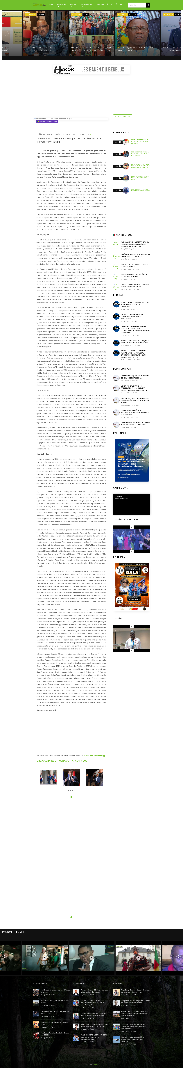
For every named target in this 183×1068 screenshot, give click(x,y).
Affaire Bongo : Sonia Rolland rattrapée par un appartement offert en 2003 (94, 1025)
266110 (135, 309)
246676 (137, 360)
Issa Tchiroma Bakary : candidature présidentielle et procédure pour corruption (133, 1039)
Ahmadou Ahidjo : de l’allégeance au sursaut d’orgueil (134, 275)
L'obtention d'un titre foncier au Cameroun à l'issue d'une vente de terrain (135, 400)
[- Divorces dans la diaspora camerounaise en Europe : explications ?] (116, 316)
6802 (134, 1018)
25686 (135, 259)
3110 (53, 1038)
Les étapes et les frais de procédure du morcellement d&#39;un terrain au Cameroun (134, 388)
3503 (53, 1016)
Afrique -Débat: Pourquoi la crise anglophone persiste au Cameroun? (135, 304)
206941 (135, 393)
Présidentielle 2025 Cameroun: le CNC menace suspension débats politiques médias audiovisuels (134, 1013)
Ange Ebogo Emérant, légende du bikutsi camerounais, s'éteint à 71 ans (135, 991)
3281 (92, 1029)
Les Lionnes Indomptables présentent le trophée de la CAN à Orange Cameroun (45, 49)
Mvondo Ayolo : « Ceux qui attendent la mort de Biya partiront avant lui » (94, 1015)
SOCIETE (40, 14)
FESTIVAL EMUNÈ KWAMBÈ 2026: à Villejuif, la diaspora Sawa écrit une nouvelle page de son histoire (93, 1003)
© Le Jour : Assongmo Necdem (50, 134)
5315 (134, 1031)
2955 (92, 1042)
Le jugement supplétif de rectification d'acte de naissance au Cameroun (135, 412)
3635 (92, 1007)
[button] (148, 5)
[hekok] (91, 69)
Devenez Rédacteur (123, 117)
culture (73, 4)
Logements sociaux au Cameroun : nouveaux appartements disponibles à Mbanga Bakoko (134, 1026)
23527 (134, 279)
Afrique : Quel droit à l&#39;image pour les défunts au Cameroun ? (135, 342)
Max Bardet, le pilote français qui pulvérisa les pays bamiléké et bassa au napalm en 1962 (135, 244)
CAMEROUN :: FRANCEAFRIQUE (48, 121)
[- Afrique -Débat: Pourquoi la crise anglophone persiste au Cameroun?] (116, 304)
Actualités (61, 4)
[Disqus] (71, 830)
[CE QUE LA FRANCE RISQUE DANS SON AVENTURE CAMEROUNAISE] (116, 286)
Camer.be (96, 1065)
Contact (100, 4)
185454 (137, 405)
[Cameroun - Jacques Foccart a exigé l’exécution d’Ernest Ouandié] (116, 266)
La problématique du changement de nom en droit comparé (135, 377)
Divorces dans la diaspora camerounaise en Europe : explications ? (132, 316)
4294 (134, 1044)
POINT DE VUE (133, 14)
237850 (135, 381)
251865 (136, 335)
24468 (137, 269)
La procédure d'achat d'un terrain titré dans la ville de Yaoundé (135, 424)
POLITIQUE (86, 14)
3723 (53, 995)
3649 (92, 995)
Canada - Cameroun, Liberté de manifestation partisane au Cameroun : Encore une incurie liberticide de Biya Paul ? (133, 354)
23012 (138, 289)
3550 (53, 1005)
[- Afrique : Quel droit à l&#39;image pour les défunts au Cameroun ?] (116, 343)
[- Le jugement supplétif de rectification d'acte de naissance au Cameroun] (116, 412)
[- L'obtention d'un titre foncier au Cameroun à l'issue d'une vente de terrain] (116, 400)
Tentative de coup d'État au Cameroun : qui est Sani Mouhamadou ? (94, 991)
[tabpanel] (48, 777)
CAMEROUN (31, 14)
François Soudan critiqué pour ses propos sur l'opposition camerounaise (135, 1002)
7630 (134, 1005)
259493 (135, 321)
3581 (92, 1018)
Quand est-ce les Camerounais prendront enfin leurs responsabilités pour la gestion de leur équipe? (135, 329)
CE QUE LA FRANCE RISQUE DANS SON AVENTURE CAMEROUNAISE (135, 285)
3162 (53, 1027)
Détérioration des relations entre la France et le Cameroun (135, 255)
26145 (134, 249)
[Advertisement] (91, 90)
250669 (139, 346)
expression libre (87, 4)
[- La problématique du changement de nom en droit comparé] (116, 378)
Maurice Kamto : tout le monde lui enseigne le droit (134, 49)
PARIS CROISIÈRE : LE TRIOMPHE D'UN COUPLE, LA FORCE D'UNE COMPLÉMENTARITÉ (94, 1037)
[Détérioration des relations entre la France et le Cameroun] (116, 256)
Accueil (51, 4)
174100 (135, 417)
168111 (135, 427)
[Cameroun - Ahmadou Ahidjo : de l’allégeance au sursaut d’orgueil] (116, 276)
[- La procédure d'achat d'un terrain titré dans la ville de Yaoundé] (116, 425)
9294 (134, 995)
